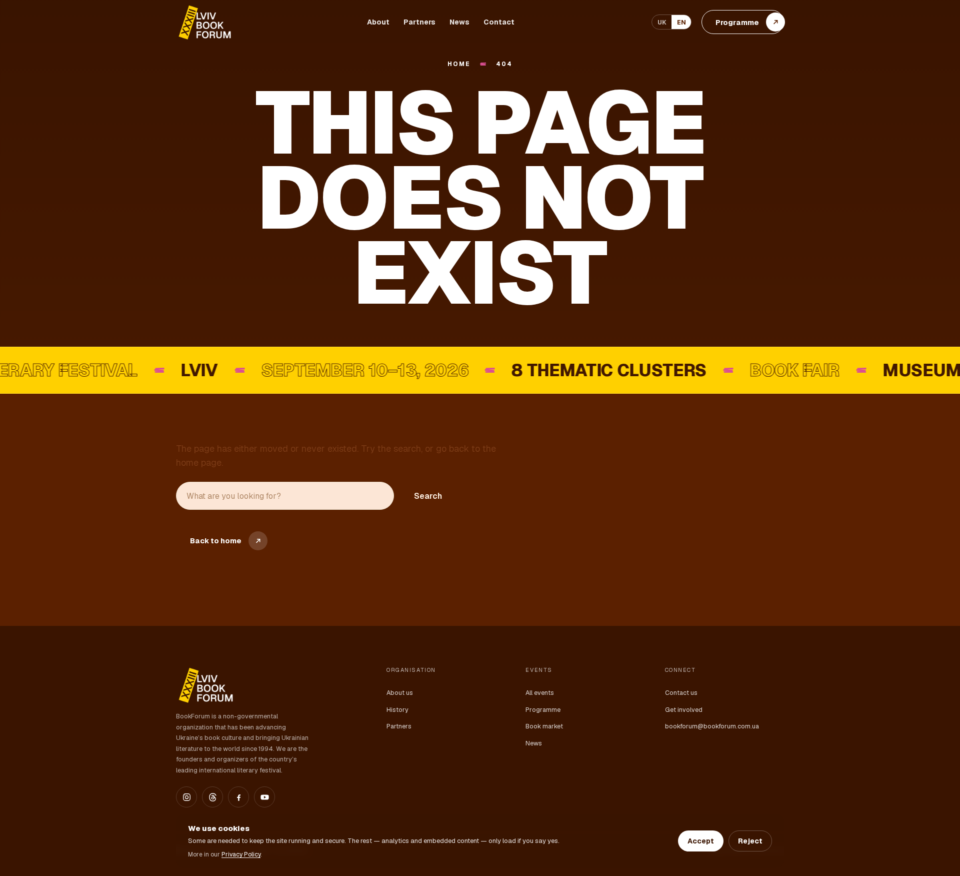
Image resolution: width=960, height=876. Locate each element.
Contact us (681, 692)
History (397, 709)
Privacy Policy (241, 854)
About (378, 22)
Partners (420, 22)
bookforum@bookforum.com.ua (712, 726)
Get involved (683, 709)
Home (459, 64)
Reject (750, 840)
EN (681, 22)
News (460, 22)
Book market (544, 726)
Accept (701, 840)
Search (428, 496)
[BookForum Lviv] (204, 22)
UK (662, 22)
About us (399, 692)
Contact (499, 22)
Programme (543, 709)
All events (540, 692)
